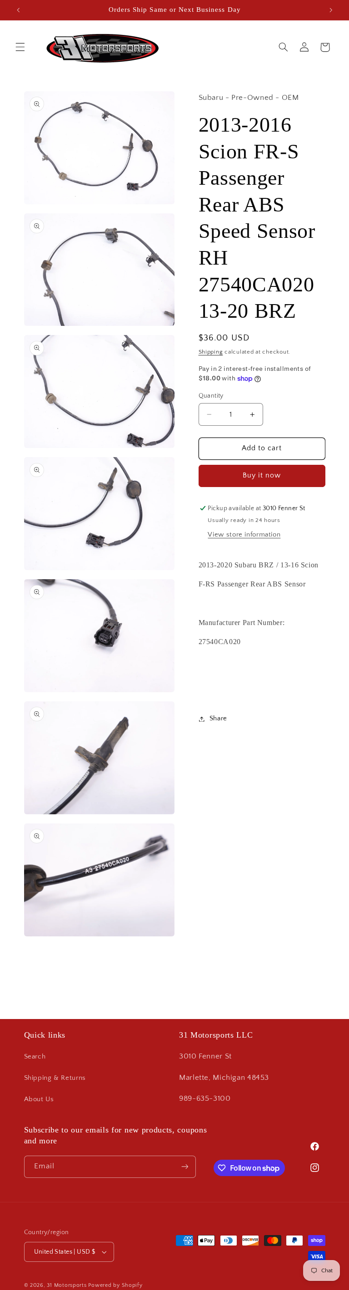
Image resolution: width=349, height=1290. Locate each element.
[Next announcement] (331, 10)
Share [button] (218, 718)
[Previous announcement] (18, 10)
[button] (20, 47)
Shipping (211, 352)
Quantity (211, 395)
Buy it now (262, 475)
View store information (244, 534)
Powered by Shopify (115, 1285)
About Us (39, 1099)
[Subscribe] (184, 1167)
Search (35, 1056)
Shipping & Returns (55, 1078)
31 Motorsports (66, 1285)
